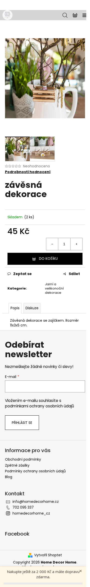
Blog (8, 476)
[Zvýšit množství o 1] (76, 244)
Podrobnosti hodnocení (27, 172)
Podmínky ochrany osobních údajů (35, 471)
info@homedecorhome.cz (35, 501)
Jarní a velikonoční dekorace (54, 288)
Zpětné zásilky (17, 465)
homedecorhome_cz (31, 513)
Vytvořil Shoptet (48, 555)
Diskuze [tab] (32, 307)
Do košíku (48, 258)
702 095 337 (23, 507)
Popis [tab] (15, 307)
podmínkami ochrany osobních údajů (39, 406)
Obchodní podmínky (23, 459)
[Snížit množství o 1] (52, 244)
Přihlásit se (22, 422)
